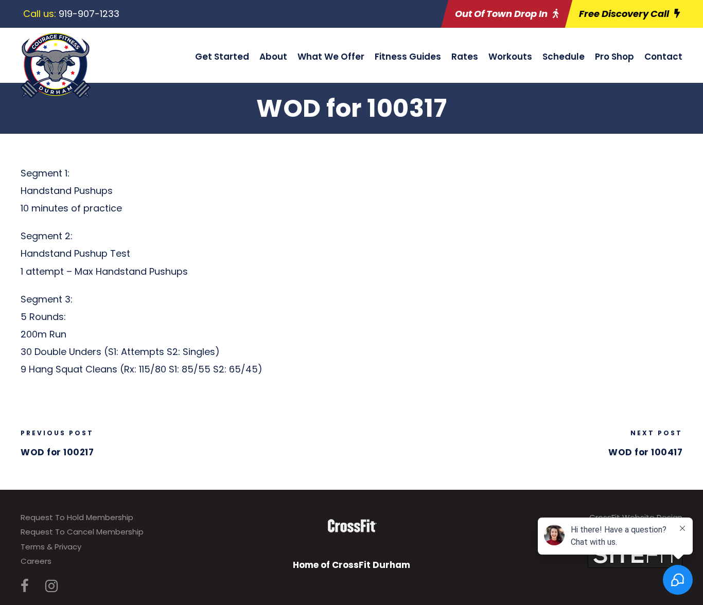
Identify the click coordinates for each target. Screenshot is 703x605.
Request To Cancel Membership (82, 531)
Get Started (222, 56)
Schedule (563, 56)
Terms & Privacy (51, 546)
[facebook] (25, 586)
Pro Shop (614, 56)
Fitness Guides (408, 56)
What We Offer (330, 56)
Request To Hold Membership (77, 517)
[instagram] (51, 586)
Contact (663, 56)
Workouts (510, 56)
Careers (36, 561)
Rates (464, 56)
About (273, 56)
